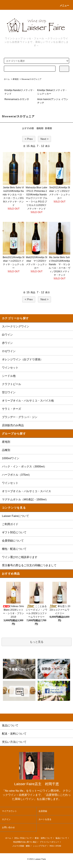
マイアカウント (9, 811)
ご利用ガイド (10, 524)
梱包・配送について (14, 548)
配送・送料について (43, 838)
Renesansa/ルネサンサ (16, 99)
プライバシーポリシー (49, 842)
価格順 (39, 128)
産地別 (15, 79)
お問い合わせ (8, 827)
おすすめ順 (28, 128)
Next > (44, 138)
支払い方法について (23, 838)
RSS (52, 846)
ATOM (58, 846)
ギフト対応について (14, 532)
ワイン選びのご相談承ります (19, 557)
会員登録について (13, 540)
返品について (61, 838)
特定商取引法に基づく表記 (25, 842)
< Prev (29, 138)
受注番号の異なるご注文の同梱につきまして (29, 565)
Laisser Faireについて (15, 515)
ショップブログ (40, 846)
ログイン (6, 819)
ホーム (7, 79)
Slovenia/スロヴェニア (31, 79)
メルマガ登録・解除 (21, 846)
